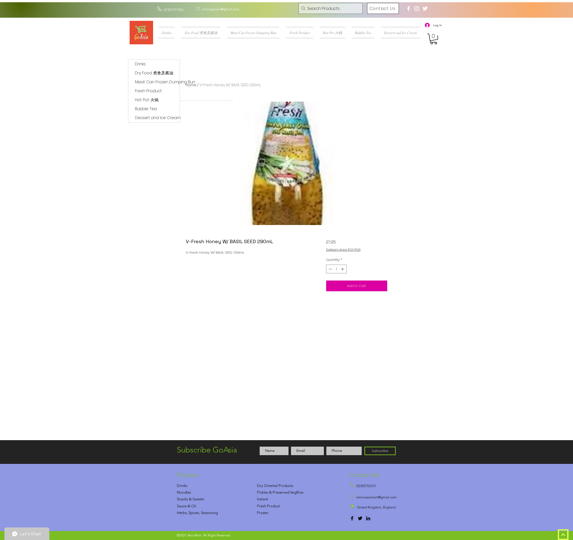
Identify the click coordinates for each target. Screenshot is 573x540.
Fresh (261, 506)
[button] (168, 32)
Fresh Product (148, 91)
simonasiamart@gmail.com (376, 497)
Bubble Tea (146, 108)
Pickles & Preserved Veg (276, 492)
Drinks (140, 64)
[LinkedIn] (368, 518)
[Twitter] (360, 518)
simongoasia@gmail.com (220, 9)
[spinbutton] (336, 269)
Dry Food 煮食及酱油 (154, 73)
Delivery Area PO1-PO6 (343, 250)
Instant (262, 499)
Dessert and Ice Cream (157, 117)
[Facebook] (352, 518)
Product (273, 506)
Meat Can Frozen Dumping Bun (157, 82)
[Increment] (343, 269)
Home (191, 85)
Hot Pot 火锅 (146, 100)
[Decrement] (330, 269)
